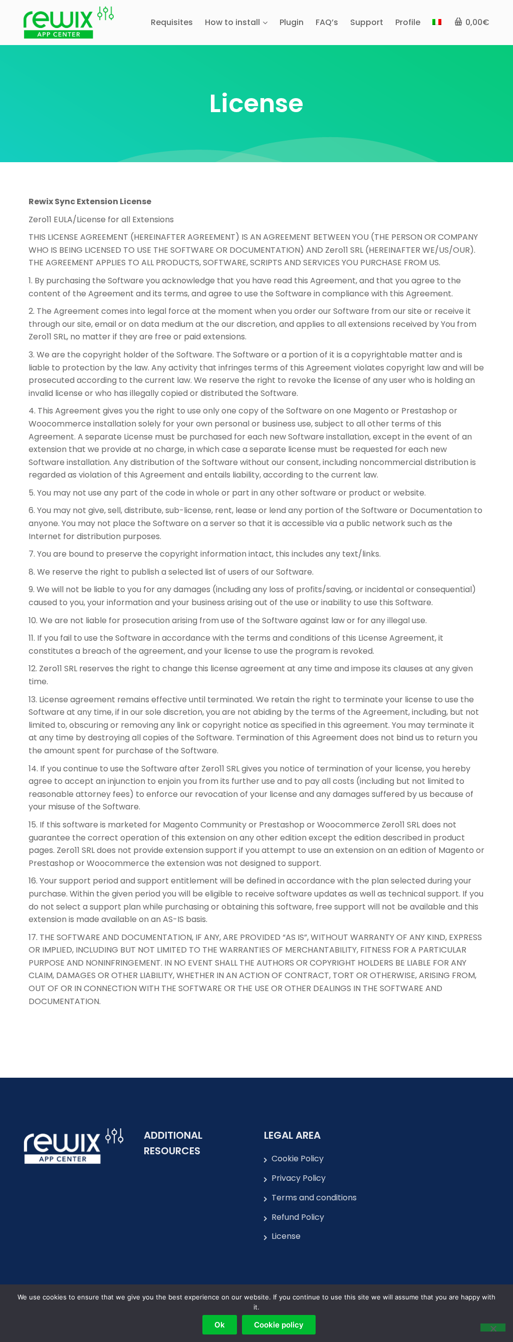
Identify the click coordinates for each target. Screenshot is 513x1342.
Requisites (172, 22)
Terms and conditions (314, 1197)
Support (366, 22)
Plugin (292, 22)
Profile (407, 22)
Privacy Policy (299, 1178)
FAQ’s (327, 22)
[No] (492, 1327)
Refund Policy (298, 1217)
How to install (232, 22)
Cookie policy (279, 1324)
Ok (219, 1324)
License (286, 1236)
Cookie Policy (298, 1158)
